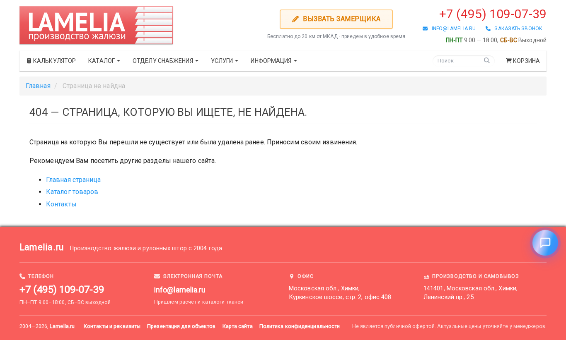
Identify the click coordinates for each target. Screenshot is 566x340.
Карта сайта (238, 326)
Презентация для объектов (181, 326)
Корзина (526, 60)
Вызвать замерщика (341, 19)
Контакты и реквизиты (112, 326)
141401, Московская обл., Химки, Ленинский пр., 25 (470, 293)
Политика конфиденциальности (299, 326)
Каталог (102, 60)
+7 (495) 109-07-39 (493, 14)
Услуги (223, 60)
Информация (272, 60)
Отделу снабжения (163, 60)
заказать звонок (516, 28)
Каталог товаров (72, 192)
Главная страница (73, 180)
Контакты (61, 204)
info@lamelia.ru (452, 28)
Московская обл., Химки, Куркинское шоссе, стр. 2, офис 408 (340, 293)
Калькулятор (54, 60)
